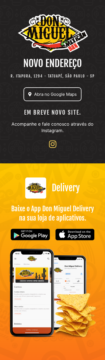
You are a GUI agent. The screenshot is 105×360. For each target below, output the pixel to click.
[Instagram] (53, 144)
